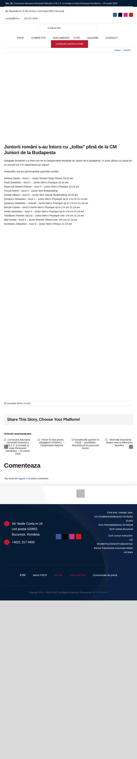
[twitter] (120, 15)
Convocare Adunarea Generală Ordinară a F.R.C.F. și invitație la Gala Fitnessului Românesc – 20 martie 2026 (61, 3)
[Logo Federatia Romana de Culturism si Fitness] (17, 27)
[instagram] (126, 15)
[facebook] (115, 15)
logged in (23, 478)
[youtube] (131, 15)
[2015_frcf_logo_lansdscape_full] (68, 509)
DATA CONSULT (100, 592)
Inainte (127, 50)
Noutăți (27, 403)
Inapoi (117, 50)
